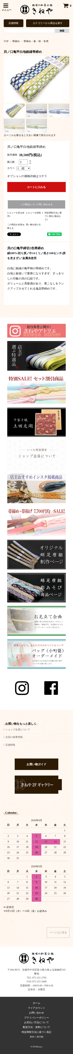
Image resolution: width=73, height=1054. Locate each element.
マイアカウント (36, 1008)
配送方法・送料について (36, 1027)
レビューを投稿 (33, 213)
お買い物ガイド (36, 764)
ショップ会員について (17, 729)
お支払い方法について (36, 1022)
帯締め (16, 41)
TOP (6, 41)
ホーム (36, 1003)
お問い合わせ (36, 1012)
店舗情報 (13, 23)
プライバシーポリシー (36, 1017)
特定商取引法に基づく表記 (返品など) (53, 216)
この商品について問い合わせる (36, 204)
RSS (32, 1037)
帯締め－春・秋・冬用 (36, 41)
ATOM (39, 1037)
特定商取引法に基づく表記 (36, 1032)
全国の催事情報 (14, 737)
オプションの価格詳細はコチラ (27, 176)
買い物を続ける (33, 224)
